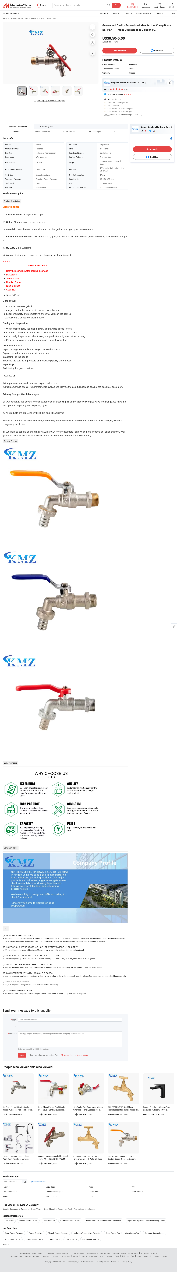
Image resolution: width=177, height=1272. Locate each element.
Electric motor (94, 1191)
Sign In (106, 114)
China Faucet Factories (14, 1233)
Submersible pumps (53, 1191)
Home (5, 18)
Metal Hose (50, 1187)
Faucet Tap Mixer (35, 1233)
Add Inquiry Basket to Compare (51, 100)
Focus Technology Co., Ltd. (71, 1262)
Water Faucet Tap (132, 1233)
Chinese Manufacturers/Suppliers (57, 1253)
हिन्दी (123, 1256)
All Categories (11, 13)
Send (22, 1055)
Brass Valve (136, 1191)
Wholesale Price (92, 1253)
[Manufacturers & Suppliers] (17, 5)
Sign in (171, 7)
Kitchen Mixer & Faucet (28, 1220)
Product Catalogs (39, 1181)
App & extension (142, 13)
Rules (173, 13)
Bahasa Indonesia (160, 1256)
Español (36, 1256)
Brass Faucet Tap (113, 1233)
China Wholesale (78, 1253)
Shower (6, 1196)
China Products (37, 1253)
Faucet (5, 1187)
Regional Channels (119, 1253)
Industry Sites (105, 1253)
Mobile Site (144, 1253)
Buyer (115, 13)
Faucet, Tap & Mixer (37, 18)
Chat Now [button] (158, 50)
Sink (133, 1187)
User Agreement (103, 1262)
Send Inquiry (120, 50)
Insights (154, 1253)
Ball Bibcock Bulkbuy (90, 1239)
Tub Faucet (9, 1220)
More (5, 1244)
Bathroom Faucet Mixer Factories (86, 1233)
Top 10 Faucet (54, 1239)
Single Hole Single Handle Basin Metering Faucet (146, 1220)
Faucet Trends (71, 1239)
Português (45, 1256)
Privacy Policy (127, 1262)
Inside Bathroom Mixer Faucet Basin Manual (103, 1220)
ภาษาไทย (131, 1256)
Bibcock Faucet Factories (58, 1233)
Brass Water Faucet (12, 1239)
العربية (102, 1256)
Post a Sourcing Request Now (74, 1055)
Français (55, 1256)
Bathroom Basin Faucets (70, 1220)
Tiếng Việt (147, 1256)
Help (128, 13)
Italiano (75, 1256)
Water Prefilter (51, 1196)
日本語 (117, 1256)
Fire (89, 1196)
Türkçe (139, 1256)
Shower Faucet (49, 1220)
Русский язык (65, 1256)
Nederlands (93, 1256)
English (28, 1256)
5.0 (142, 131)
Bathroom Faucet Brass (154, 1233)
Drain (90, 1187)
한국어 (109, 1256)
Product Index (133, 1253)
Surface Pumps (9, 1191)
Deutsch (84, 1256)
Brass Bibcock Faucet (34, 1239)
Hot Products (25, 1253)
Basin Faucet (51, 18)
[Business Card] (170, 138)
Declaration (115, 1262)
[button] (119, 131)
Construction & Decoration (19, 18)
